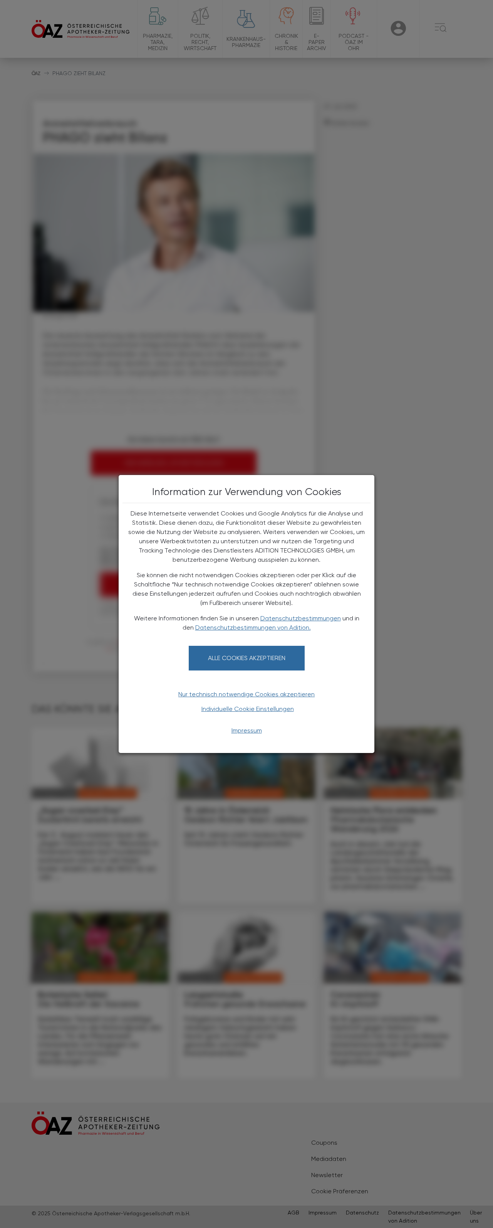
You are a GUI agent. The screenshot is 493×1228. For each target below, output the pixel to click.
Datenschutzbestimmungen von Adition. (253, 627)
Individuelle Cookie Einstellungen (247, 709)
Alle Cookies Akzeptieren (246, 658)
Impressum (246, 730)
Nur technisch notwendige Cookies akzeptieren (246, 694)
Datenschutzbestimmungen (300, 618)
